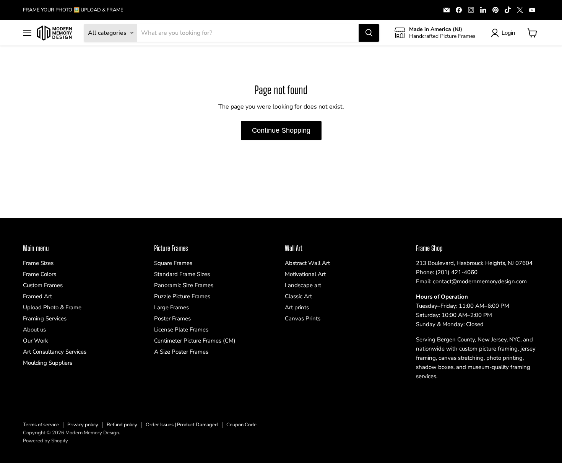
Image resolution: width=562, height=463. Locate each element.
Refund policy (122, 424)
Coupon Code (241, 424)
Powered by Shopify (45, 440)
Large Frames (171, 307)
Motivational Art (305, 274)
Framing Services (45, 318)
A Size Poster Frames (181, 352)
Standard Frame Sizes (182, 274)
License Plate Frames (181, 329)
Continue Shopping (281, 130)
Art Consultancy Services (54, 352)
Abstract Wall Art (307, 263)
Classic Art (298, 296)
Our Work (35, 340)
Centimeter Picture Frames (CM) (195, 340)
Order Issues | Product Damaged (182, 424)
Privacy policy (82, 424)
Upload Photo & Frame (52, 307)
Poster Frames (172, 318)
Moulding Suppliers (47, 363)
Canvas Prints (302, 318)
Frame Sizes (38, 263)
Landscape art (303, 285)
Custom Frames (43, 285)
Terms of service (41, 424)
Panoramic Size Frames (183, 285)
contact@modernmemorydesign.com (480, 281)
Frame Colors (39, 274)
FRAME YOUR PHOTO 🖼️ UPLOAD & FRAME (73, 10)
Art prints (297, 307)
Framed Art (37, 296)
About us (34, 329)
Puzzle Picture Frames (182, 296)
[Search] (369, 33)
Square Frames (173, 263)
